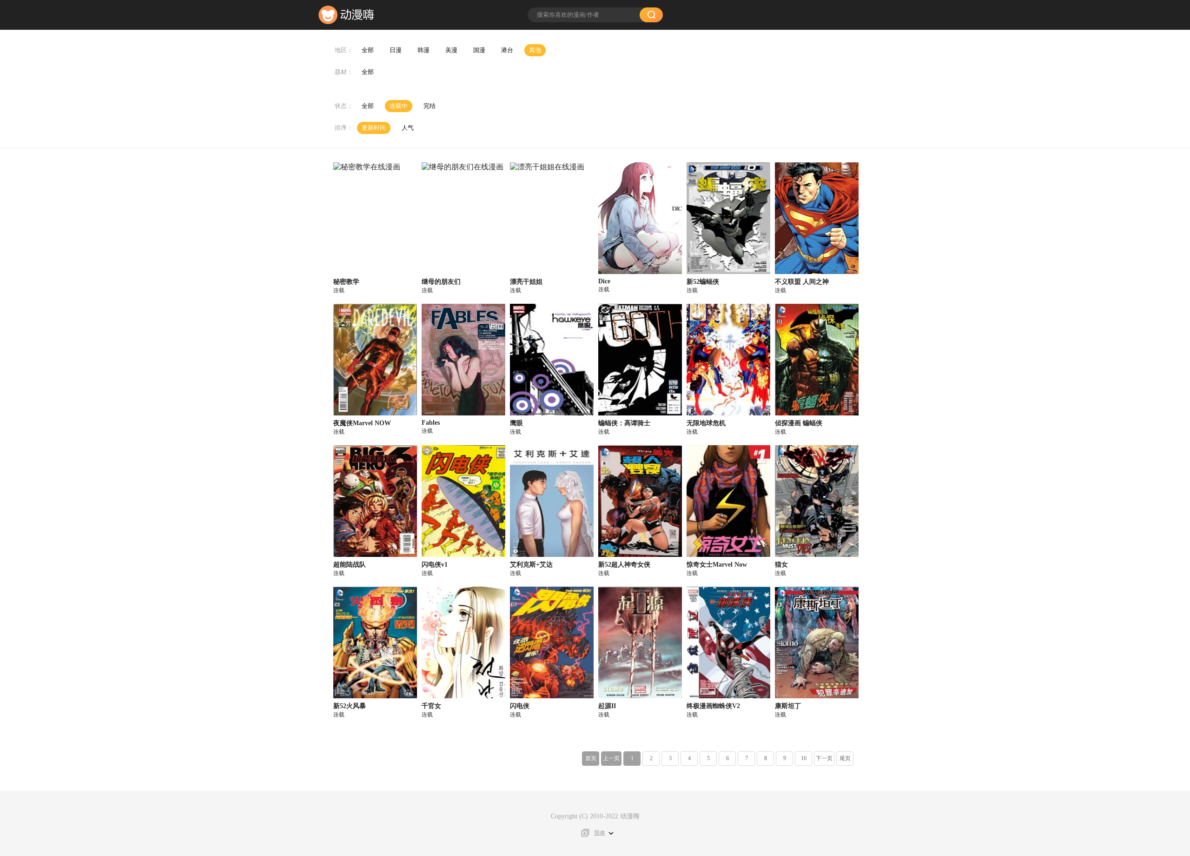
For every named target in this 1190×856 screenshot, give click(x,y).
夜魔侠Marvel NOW (362, 423)
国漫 (479, 50)
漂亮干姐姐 (526, 281)
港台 (507, 50)
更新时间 (374, 127)
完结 (429, 105)
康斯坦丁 (788, 705)
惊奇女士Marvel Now (717, 564)
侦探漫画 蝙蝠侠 (798, 423)
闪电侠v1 (435, 564)
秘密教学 (346, 281)
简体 (599, 832)
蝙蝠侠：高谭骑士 (624, 423)
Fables (431, 422)
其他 (535, 50)
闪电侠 (519, 705)
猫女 (781, 564)
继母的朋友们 (441, 281)
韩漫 (423, 50)
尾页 (845, 758)
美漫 (451, 50)
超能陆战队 (349, 564)
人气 (408, 127)
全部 (368, 50)
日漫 (396, 50)
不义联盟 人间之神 (802, 281)
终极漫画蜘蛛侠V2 (713, 705)
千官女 (431, 705)
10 (804, 758)
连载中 (399, 105)
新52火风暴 (349, 705)
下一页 (824, 758)
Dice (604, 281)
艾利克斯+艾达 (531, 564)
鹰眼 (516, 423)
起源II (607, 705)
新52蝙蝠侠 (703, 281)
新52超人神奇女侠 (624, 564)
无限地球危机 (706, 423)
